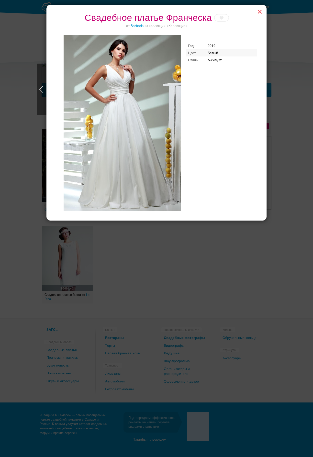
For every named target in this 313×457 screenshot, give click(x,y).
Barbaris (137, 26)
